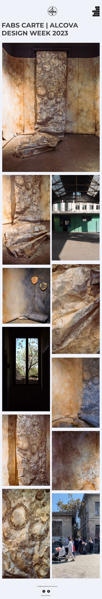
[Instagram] (43, 591)
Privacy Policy (45, 595)
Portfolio (96, 11)
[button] (97, 258)
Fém (97, 7)
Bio (98, 9)
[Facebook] (48, 591)
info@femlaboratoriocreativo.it (47, 586)
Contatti (96, 15)
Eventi (97, 13)
